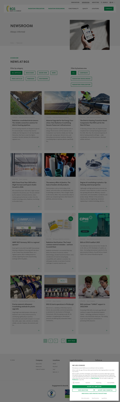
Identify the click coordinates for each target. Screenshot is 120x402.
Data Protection (95, 378)
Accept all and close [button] (94, 386)
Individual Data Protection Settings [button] (94, 393)
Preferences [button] (75, 379)
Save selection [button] (83, 390)
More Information (85, 398)
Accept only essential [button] (105, 390)
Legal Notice (104, 398)
